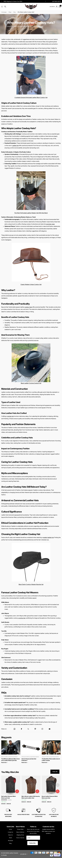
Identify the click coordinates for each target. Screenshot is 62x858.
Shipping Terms (20, 835)
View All (54, 771)
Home (10, 829)
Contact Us (10, 832)
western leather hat (48, 537)
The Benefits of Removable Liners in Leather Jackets (51, 752)
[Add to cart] (17, 791)
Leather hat (15, 145)
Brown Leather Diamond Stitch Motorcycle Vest (50, 797)
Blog (14, 12)
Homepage (4, 12)
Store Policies (20, 826)
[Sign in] (57, 6)
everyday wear (50, 224)
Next (45, 1)
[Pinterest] (46, 837)
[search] (5, 6)
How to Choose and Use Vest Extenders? (31, 752)
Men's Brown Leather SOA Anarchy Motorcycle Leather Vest (31, 797)
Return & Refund (20, 832)
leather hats (12, 48)
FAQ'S (10, 837)
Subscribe (32, 843)
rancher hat (10, 416)
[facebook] (50, 837)
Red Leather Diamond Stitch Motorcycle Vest (8, 797)
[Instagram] (43, 837)
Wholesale (10, 840)
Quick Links (10, 826)
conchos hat (21, 618)
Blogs (10, 12)
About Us (10, 835)
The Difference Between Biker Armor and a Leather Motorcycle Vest (10, 752)
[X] (54, 837)
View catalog (2, 6)
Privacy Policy (20, 829)
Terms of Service (20, 837)
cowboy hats (28, 307)
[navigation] (2, 1)
